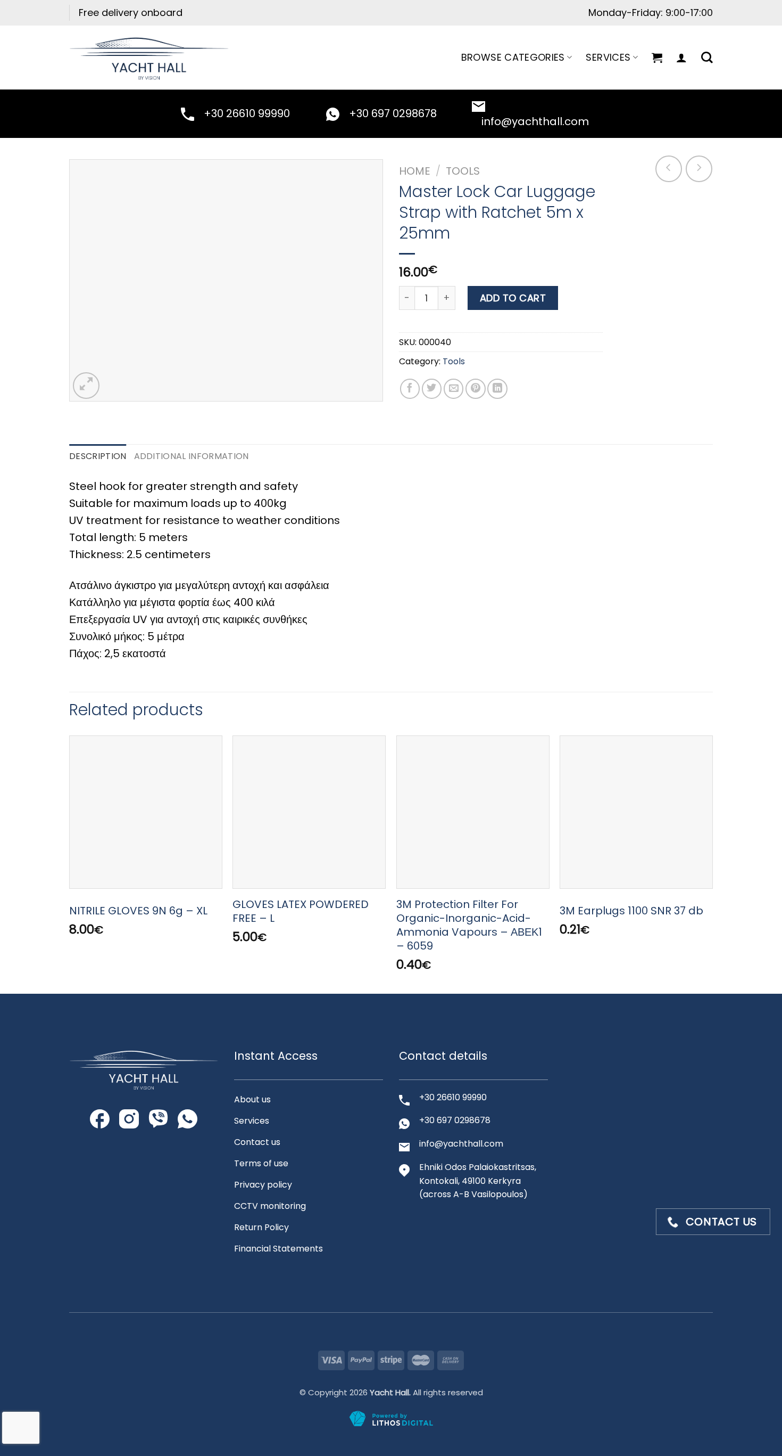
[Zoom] (86, 385)
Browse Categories (513, 57)
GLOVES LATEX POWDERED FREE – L (300, 911)
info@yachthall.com (535, 121)
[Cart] (657, 57)
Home (414, 170)
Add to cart (513, 298)
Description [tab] (98, 456)
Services (608, 57)
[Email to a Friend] (454, 389)
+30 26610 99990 (247, 113)
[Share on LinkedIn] (497, 389)
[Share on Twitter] (432, 389)
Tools (463, 170)
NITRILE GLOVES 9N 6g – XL (138, 911)
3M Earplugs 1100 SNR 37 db (631, 911)
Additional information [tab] (191, 456)
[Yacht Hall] (149, 57)
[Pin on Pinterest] (475, 389)
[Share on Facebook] (410, 389)
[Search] (707, 57)
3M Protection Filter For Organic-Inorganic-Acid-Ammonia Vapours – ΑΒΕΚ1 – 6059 (469, 925)
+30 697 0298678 (393, 113)
